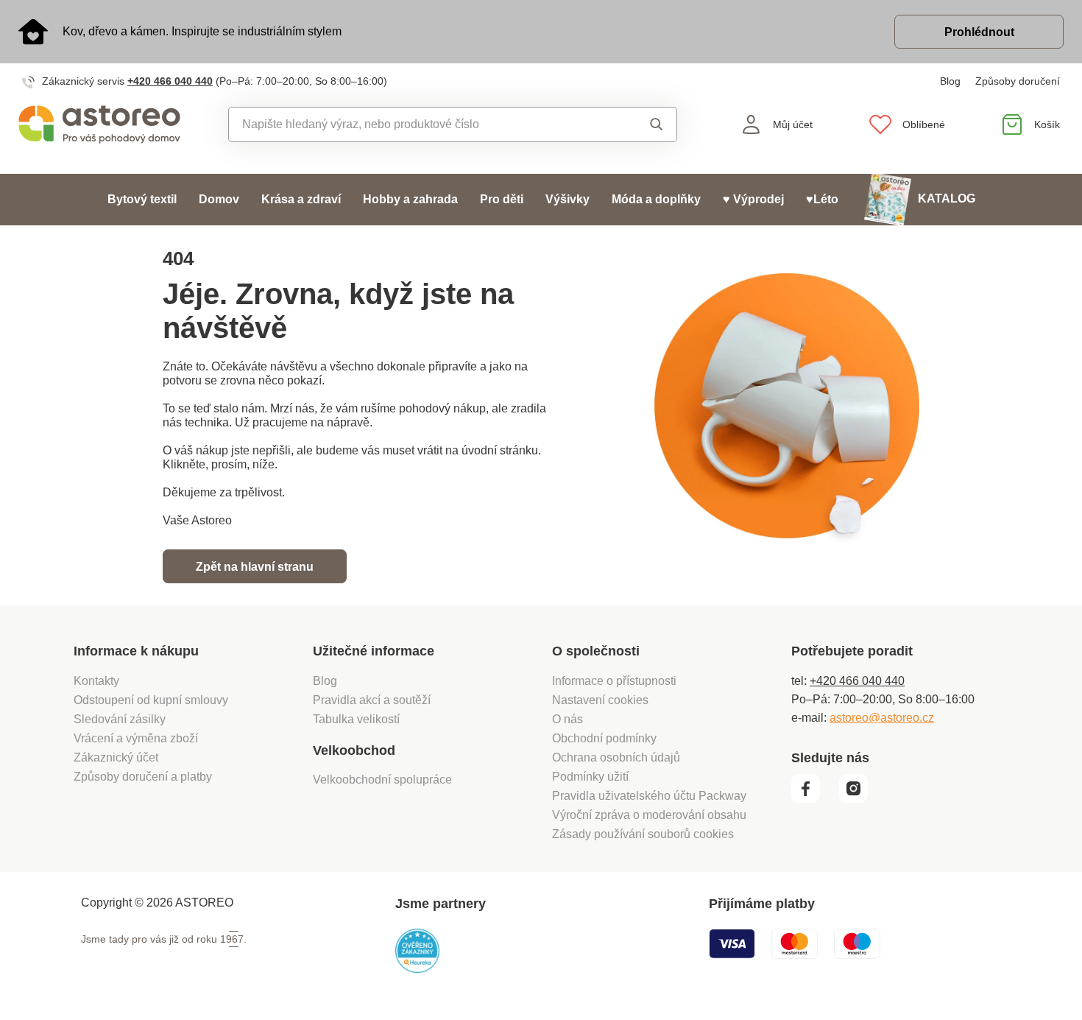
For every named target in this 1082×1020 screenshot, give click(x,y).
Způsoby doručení (1017, 81)
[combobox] (419, 124)
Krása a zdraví (301, 199)
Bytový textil (142, 199)
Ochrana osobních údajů (616, 757)
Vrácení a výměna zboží (136, 738)
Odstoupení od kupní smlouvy (151, 700)
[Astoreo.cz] (99, 124)
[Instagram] (858, 799)
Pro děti (501, 199)
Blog (950, 81)
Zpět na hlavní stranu (255, 566)
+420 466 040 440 (170, 81)
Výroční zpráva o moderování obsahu (649, 815)
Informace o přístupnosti (614, 681)
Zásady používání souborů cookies (643, 834)
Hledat (642, 124)
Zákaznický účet (116, 757)
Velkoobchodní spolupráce (382, 779)
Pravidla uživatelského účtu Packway (649, 795)
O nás (567, 719)
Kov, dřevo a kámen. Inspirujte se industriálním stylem (202, 31)
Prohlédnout (979, 32)
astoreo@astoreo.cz (882, 717)
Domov (219, 199)
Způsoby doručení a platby (143, 776)
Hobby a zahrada (410, 199)
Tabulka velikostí (356, 719)
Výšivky (567, 199)
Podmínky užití (590, 776)
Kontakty (96, 681)
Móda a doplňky (656, 199)
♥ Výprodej (753, 199)
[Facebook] (813, 799)
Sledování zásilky (120, 719)
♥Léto (822, 199)
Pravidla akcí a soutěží (372, 700)
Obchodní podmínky (604, 738)
